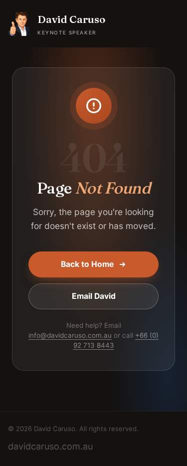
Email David (94, 296)
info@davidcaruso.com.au (70, 335)
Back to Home (87, 264)
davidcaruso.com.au (50, 446)
